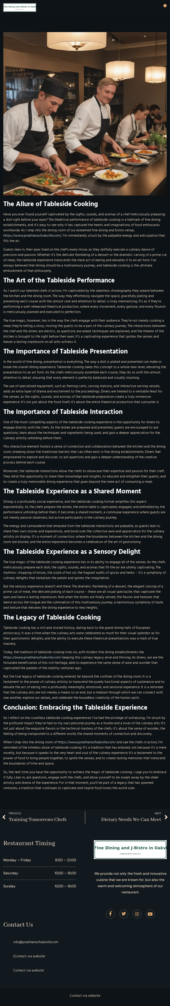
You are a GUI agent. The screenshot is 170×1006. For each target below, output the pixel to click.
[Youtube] (150, 913)
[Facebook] (110, 913)
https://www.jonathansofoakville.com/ (32, 235)
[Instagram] (137, 913)
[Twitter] (123, 913)
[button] (165, 5)
